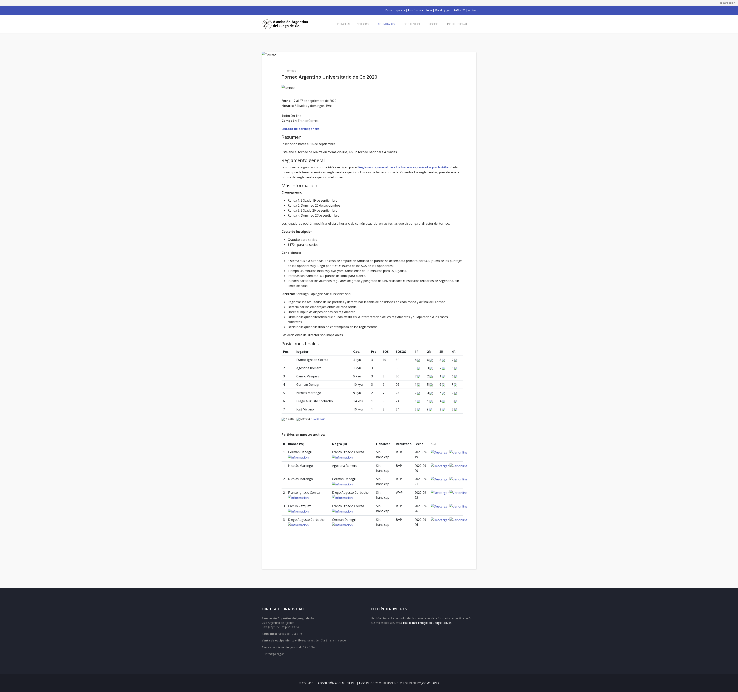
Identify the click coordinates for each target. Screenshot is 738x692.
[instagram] (278, 10)
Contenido (412, 24)
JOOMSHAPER (430, 683)
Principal (344, 24)
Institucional (457, 24)
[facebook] (263, 10)
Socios (433, 24)
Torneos (290, 70)
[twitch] (283, 10)
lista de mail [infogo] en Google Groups (427, 623)
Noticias (363, 24)
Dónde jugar (442, 10)
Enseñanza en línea (420, 10)
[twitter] (268, 10)
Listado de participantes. (301, 129)
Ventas (472, 10)
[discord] (288, 10)
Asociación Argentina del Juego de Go (346, 683)
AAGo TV (459, 10)
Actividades (386, 24)
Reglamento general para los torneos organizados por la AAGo (403, 167)
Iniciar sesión (727, 2)
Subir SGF (319, 418)
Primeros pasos (395, 10)
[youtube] (273, 10)
